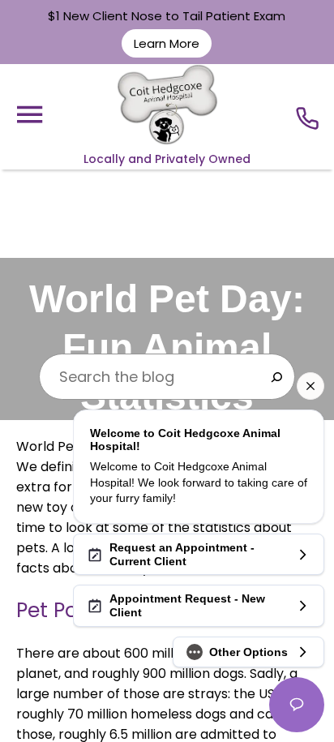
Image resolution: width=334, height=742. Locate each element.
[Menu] (29, 115)
